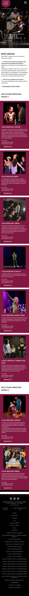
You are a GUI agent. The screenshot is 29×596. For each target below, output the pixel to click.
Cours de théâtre (14, 523)
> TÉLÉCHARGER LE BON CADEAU (10, 86)
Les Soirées (14, 530)
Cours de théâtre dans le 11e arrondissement (14, 566)
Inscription (14, 515)
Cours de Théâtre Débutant (14, 549)
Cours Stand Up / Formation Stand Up (14, 541)
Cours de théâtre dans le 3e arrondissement (14, 559)
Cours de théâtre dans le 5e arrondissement (14, 564)
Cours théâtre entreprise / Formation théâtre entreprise (14, 577)
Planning (14, 518)
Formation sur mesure (14, 587)
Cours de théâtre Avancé (14, 554)
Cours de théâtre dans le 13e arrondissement (14, 569)
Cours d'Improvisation (14, 539)
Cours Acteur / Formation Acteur (14, 544)
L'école (10, 34)
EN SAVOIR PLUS (8, 146)
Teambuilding (14, 582)
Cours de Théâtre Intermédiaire (14, 551)
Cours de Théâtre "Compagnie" (14, 533)
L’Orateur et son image (14, 585)
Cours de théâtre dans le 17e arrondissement (14, 571)
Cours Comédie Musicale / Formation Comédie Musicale (14, 536)
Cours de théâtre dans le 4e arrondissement (14, 561)
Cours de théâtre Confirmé (14, 556)
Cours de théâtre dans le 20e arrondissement (14, 573)
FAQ (14, 520)
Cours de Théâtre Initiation (14, 546)
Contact (14, 513)
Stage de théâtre (14, 525)
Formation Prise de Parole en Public (14, 580)
